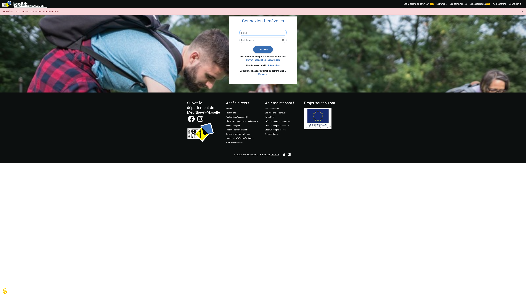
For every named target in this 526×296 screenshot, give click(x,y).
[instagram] (200, 120)
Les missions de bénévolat (276, 113)
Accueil (229, 108)
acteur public (274, 60)
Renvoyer (263, 74)
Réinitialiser (274, 65)
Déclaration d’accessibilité (237, 117)
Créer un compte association (277, 125)
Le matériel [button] (441, 4)
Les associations (272, 108)
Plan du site (231, 113)
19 (432, 4)
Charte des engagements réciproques (242, 121)
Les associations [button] (479, 4)
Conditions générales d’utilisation (240, 138)
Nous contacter (271, 134)
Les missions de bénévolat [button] (418, 4)
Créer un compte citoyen (275, 130)
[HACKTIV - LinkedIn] (289, 154)
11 (488, 4)
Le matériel (269, 117)
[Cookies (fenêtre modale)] (5, 291)
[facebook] (191, 120)
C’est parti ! (263, 49)
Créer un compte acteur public (277, 121)
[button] (499, 4)
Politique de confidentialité (237, 130)
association (260, 60)
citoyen (249, 60)
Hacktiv (275, 154)
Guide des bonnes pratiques (238, 134)
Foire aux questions (234, 142)
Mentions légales (233, 125)
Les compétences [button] (458, 4)
